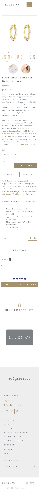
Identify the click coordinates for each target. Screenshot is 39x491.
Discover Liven (28, 174)
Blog (7, 424)
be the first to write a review (19, 284)
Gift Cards (10, 428)
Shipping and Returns (17, 432)
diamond (14, 144)
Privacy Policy (12, 437)
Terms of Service (14, 441)
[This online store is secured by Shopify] (30, 483)
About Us (9, 420)
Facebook (12, 411)
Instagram (6, 411)
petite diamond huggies (17, 189)
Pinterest (17, 411)
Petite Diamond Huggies (15, 134)
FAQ (6, 453)
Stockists (10, 445)
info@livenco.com (12, 405)
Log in (29, 4)
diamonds (31, 139)
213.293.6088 (10, 401)
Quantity (5, 161)
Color (4, 150)
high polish (20, 139)
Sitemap (8, 449)
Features (10, 174)
